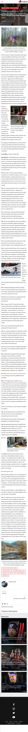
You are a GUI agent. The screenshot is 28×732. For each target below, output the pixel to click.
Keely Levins (24, 669)
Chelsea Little (3, 21)
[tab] (2, 604)
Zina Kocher (5, 575)
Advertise (21, 721)
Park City (11, 573)
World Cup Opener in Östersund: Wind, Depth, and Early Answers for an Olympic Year (13, 664)
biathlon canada (6, 570)
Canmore (4, 573)
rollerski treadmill (20, 573)
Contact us (18, 723)
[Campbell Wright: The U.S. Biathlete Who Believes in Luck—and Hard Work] (14, 682)
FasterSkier (24, 642)
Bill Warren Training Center (18, 570)
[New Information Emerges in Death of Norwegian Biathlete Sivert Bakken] (14, 631)
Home (6, 721)
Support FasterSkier (11, 723)
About (11, 721)
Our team (15, 721)
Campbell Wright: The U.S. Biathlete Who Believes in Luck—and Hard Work (13, 686)
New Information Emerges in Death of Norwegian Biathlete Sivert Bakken (12, 638)
